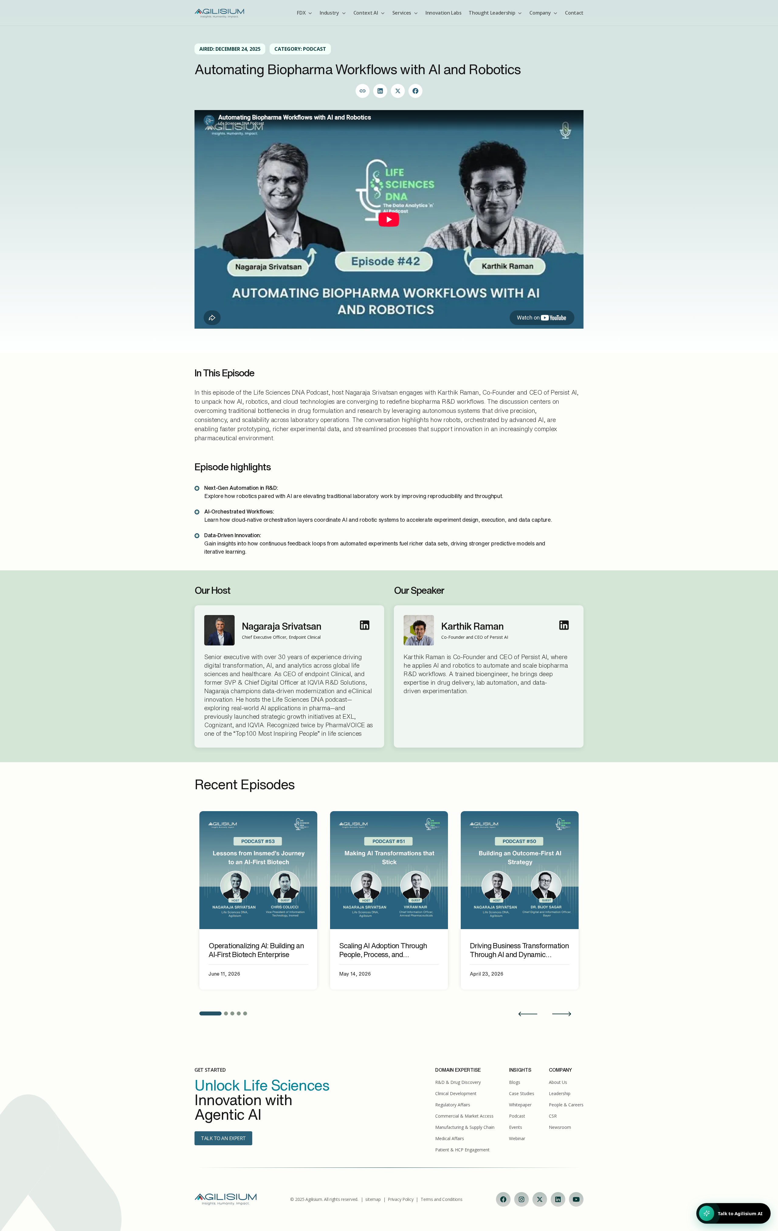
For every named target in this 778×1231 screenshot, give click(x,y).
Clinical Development (456, 1093)
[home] (219, 13)
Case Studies (521, 1093)
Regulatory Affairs (452, 1105)
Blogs (514, 1082)
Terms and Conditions (441, 1199)
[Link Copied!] (363, 91)
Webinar (517, 1138)
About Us (558, 1082)
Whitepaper (520, 1105)
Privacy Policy (400, 1199)
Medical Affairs (449, 1138)
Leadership (559, 1093)
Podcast (517, 1116)
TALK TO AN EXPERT (223, 1138)
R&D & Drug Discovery (458, 1082)
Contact (574, 12)
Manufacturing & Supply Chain (464, 1127)
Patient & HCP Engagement (462, 1150)
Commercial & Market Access (464, 1116)
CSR (553, 1116)
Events (515, 1127)
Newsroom (560, 1127)
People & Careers (566, 1105)
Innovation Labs (443, 12)
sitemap (372, 1199)
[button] (304, 13)
